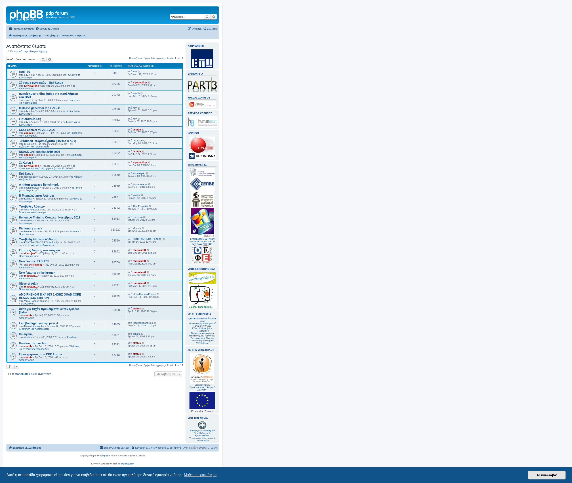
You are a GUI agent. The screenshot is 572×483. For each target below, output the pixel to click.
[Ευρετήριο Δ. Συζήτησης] (26, 14)
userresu (29, 220)
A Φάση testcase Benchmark (39, 184)
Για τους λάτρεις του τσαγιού (39, 250)
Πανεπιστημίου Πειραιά (202, 340)
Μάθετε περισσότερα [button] (200, 475)
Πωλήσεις (26, 334)
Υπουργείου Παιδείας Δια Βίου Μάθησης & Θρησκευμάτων (202, 433)
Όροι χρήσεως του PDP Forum (40, 354)
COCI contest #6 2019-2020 (37, 130)
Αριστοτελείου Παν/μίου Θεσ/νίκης (202, 319)
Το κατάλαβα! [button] (546, 475)
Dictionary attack (30, 228)
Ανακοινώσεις (26, 88)
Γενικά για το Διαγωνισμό (32, 212)
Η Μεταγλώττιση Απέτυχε (36, 195)
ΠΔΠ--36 (24, 72)
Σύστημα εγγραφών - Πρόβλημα (41, 82)
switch (27, 100)
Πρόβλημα (26, 173)
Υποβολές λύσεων (32, 206)
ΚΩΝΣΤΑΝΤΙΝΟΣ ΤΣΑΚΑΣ (38, 242)
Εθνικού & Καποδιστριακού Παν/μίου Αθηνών (202, 324)
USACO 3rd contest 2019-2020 (39, 151)
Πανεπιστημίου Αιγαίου (202, 333)
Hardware (29, 303)
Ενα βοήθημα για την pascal (38, 323)
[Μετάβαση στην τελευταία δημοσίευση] (138, 71)
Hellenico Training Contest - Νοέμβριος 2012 (49, 217)
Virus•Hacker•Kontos (35, 301)
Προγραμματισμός (28, 256)
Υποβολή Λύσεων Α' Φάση (38, 239)
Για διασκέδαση (30, 119)
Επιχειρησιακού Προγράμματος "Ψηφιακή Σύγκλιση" (202, 387)
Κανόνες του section (33, 343)
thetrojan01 (31, 253)
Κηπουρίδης (31, 85)
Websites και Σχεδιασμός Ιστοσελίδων (49, 347)
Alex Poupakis (32, 209)
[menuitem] (47, 29)
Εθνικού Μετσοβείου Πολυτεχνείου (202, 329)
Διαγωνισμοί (25, 223)
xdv (26, 75)
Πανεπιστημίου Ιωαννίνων (202, 335)
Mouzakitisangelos (34, 326)
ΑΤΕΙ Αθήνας (202, 343)
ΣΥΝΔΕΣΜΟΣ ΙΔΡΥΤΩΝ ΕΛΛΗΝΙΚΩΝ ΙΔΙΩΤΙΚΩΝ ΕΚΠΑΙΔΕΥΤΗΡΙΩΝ (202, 241)
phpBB (105, 455)
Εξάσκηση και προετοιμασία (34, 146)
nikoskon (29, 144)
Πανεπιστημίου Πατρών (202, 338)
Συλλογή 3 (26, 162)
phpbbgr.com (127, 463)
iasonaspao (30, 176)
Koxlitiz (28, 198)
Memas (28, 231)
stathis (28, 315)
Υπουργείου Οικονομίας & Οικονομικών (202, 439)
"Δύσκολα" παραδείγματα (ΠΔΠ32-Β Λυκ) (47, 141)
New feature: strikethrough (37, 272)
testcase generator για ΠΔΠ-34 (39, 108)
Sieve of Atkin (28, 283)
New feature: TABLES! (34, 261)
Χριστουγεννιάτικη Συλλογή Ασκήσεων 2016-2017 (46, 168)
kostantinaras (31, 187)
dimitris (28, 337)
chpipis (28, 133)
